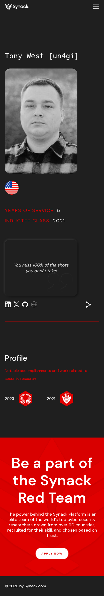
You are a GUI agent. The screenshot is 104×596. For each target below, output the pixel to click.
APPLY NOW (51, 553)
